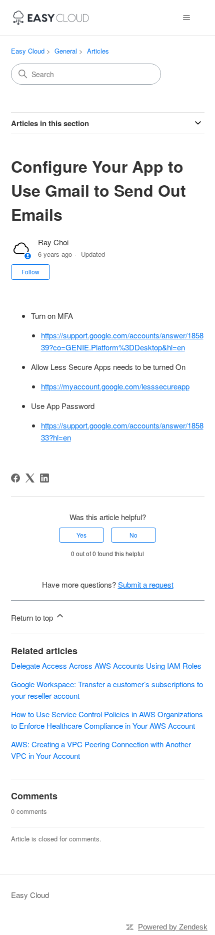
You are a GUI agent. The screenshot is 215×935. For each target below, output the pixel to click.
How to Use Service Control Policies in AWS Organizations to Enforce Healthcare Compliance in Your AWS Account (107, 720)
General (65, 51)
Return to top (33, 617)
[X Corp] (30, 478)
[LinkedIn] (44, 478)
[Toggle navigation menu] (186, 18)
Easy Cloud (27, 51)
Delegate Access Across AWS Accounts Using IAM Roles (106, 665)
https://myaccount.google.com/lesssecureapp (115, 386)
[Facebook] (15, 478)
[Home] (51, 18)
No (134, 535)
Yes (81, 535)
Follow (31, 271)
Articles (98, 51)
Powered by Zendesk (173, 926)
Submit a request (146, 584)
